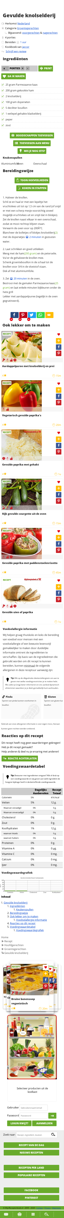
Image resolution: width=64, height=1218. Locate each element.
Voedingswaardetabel (22, 927)
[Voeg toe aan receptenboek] (58, 341)
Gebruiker (13, 1107)
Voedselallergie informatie (31, 920)
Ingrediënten (17, 906)
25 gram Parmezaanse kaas (22, 84)
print (48, 68)
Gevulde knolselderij (15, 902)
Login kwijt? (19, 1123)
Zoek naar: (9, 1134)
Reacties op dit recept (22, 923)
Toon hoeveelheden (34, 180)
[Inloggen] (52, 1116)
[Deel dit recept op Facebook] (15, 315)
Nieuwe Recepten (31, 1152)
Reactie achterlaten (22, 758)
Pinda (9, 696)
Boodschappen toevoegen (34, 135)
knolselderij (49, 232)
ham (28, 253)
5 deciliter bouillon (16, 108)
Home (4, 937)
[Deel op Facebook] (58, 347)
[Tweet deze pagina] (32, 315)
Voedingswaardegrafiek (30, 930)
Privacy (47, 1208)
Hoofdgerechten (14, 945)
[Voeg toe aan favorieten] (58, 334)
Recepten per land (31, 1167)
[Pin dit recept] (23, 315)
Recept (8, 941)
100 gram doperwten (18, 102)
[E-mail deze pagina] (49, 315)
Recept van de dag (31, 1145)
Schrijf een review (16, 51)
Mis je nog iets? (34, 151)
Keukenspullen (24, 909)
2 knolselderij (13, 96)
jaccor (25, 47)
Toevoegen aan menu (34, 143)
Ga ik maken (16, 76)
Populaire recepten (31, 1175)
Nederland (23, 23)
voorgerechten (31, 32)
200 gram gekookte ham (20, 90)
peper (9, 119)
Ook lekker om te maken (24, 916)
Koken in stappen (34, 188)
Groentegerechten (28, 28)
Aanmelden (44, 1123)
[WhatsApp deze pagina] (41, 315)
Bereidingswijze (19, 913)
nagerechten (50, 32)
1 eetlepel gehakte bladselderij (23, 113)
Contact (39, 1208)
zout (8, 125)
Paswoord (13, 1115)
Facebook (31, 1190)
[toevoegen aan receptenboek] (54, 975)
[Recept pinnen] (58, 353)
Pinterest (31, 1198)
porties (11, 37)
